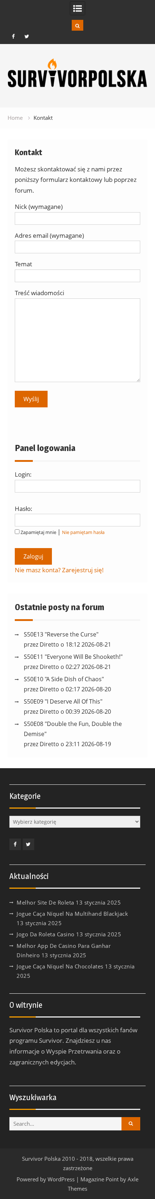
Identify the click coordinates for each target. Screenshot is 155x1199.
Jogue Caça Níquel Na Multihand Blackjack (72, 913)
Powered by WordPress (46, 1179)
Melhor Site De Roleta (45, 902)
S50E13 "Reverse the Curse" (61, 634)
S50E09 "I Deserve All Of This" (63, 701)
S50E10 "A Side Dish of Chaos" (64, 679)
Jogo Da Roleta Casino (46, 934)
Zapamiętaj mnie (38, 532)
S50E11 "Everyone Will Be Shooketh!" (73, 657)
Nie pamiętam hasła (83, 532)
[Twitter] (26, 36)
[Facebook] (13, 36)
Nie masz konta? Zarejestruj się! (59, 570)
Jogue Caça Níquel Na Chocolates (60, 966)
